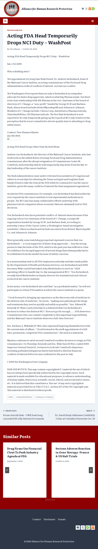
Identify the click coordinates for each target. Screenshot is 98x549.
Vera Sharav (15, 49)
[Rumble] (88, 527)
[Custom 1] (89, 8)
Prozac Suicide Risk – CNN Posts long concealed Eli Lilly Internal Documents (23, 414)
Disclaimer (49, 519)
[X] (86, 8)
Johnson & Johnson (44, 397)
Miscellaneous (14, 30)
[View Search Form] (5, 21)
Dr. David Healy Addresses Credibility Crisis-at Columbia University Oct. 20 (75, 414)
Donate (62, 519)
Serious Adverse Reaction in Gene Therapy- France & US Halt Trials (73, 452)
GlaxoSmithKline (24, 397)
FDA (10, 397)
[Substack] (93, 527)
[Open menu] (92, 21)
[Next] (91, 470)
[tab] (44, 499)
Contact (36, 519)
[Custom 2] (93, 8)
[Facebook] (82, 8)
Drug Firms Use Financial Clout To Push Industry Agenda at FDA (24, 452)
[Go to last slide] (7, 470)
